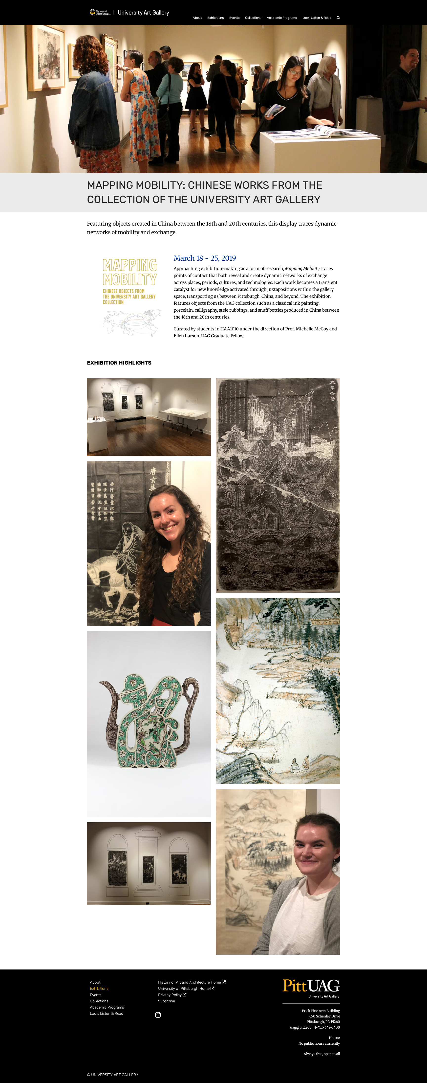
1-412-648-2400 (327, 1027)
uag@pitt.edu (301, 1027)
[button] (338, 17)
